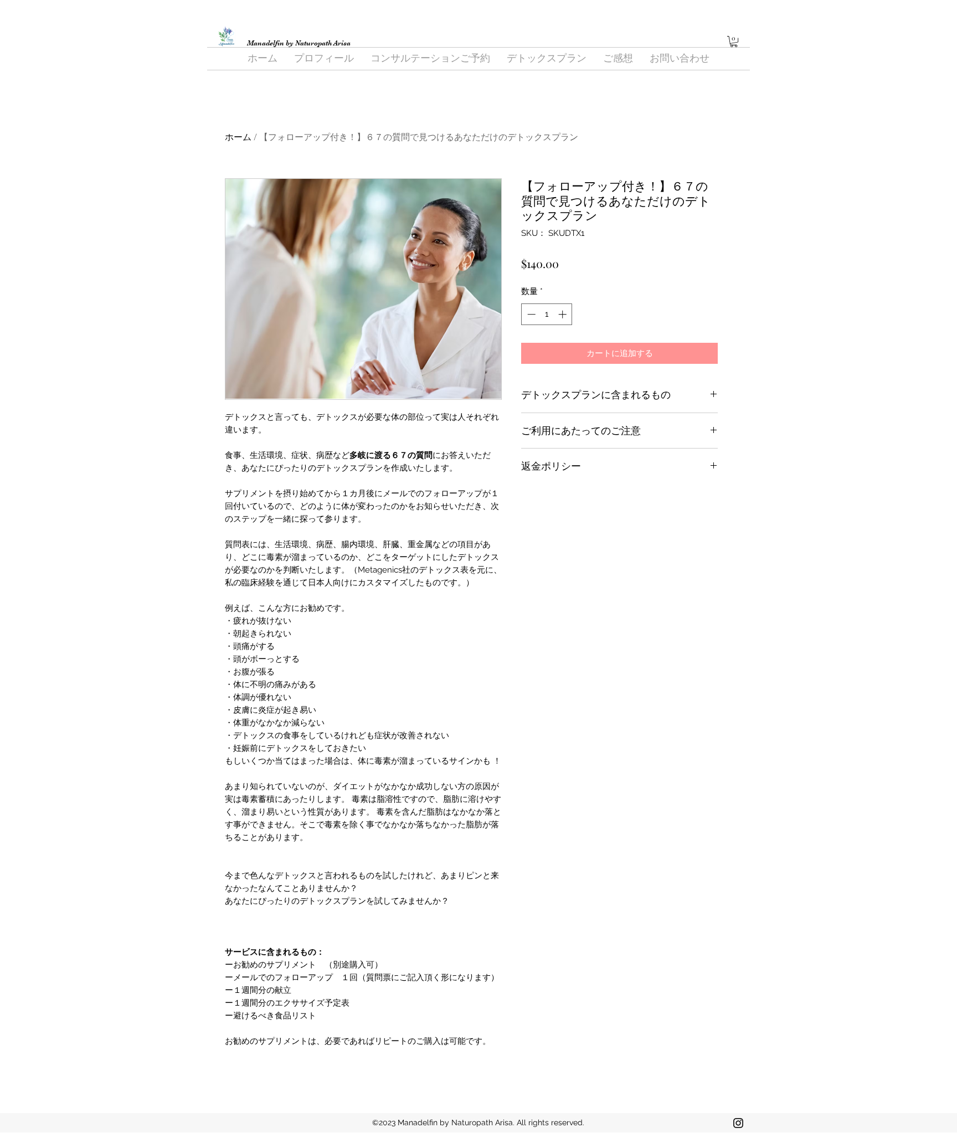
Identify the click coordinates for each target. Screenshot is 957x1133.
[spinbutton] (547, 314)
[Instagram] (738, 1123)
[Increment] (563, 314)
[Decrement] (530, 314)
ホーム (238, 136)
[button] (733, 41)
